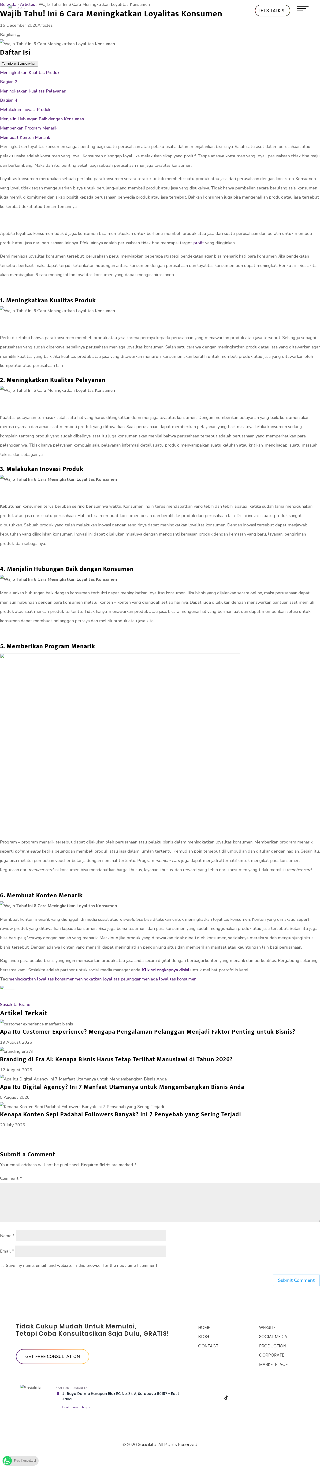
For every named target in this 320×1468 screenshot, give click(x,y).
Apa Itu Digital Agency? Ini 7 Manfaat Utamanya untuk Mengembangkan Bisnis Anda (122, 1087)
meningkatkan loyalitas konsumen (41, 979)
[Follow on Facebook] (202, 1398)
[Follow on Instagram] (214, 1398)
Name (7, 1236)
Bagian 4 (8, 100)
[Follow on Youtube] (250, 1398)
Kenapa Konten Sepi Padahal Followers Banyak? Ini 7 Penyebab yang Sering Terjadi (120, 1114)
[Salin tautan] (18, 36)
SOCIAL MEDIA (273, 1336)
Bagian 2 (8, 82)
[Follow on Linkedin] (238, 1398)
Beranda (8, 4)
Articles (27, 4)
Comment (11, 1178)
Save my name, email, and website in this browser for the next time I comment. (82, 1265)
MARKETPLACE (273, 1364)
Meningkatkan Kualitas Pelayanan (33, 91)
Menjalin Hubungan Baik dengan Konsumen (42, 119)
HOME (204, 1327)
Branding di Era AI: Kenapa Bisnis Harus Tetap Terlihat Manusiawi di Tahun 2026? (116, 1059)
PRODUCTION (272, 1346)
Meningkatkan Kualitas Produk (30, 72)
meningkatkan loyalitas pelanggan (107, 979)
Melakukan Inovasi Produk (25, 109)
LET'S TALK (269, 10)
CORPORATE (271, 1355)
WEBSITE (267, 1327)
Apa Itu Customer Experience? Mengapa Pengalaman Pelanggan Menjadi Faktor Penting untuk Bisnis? (147, 1032)
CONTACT (208, 1346)
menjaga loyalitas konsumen (169, 979)
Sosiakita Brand (15, 1004)
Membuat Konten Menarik (25, 137)
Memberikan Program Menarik (29, 128)
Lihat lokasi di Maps (76, 1407)
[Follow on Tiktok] (226, 1398)
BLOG (203, 1336)
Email (7, 1251)
